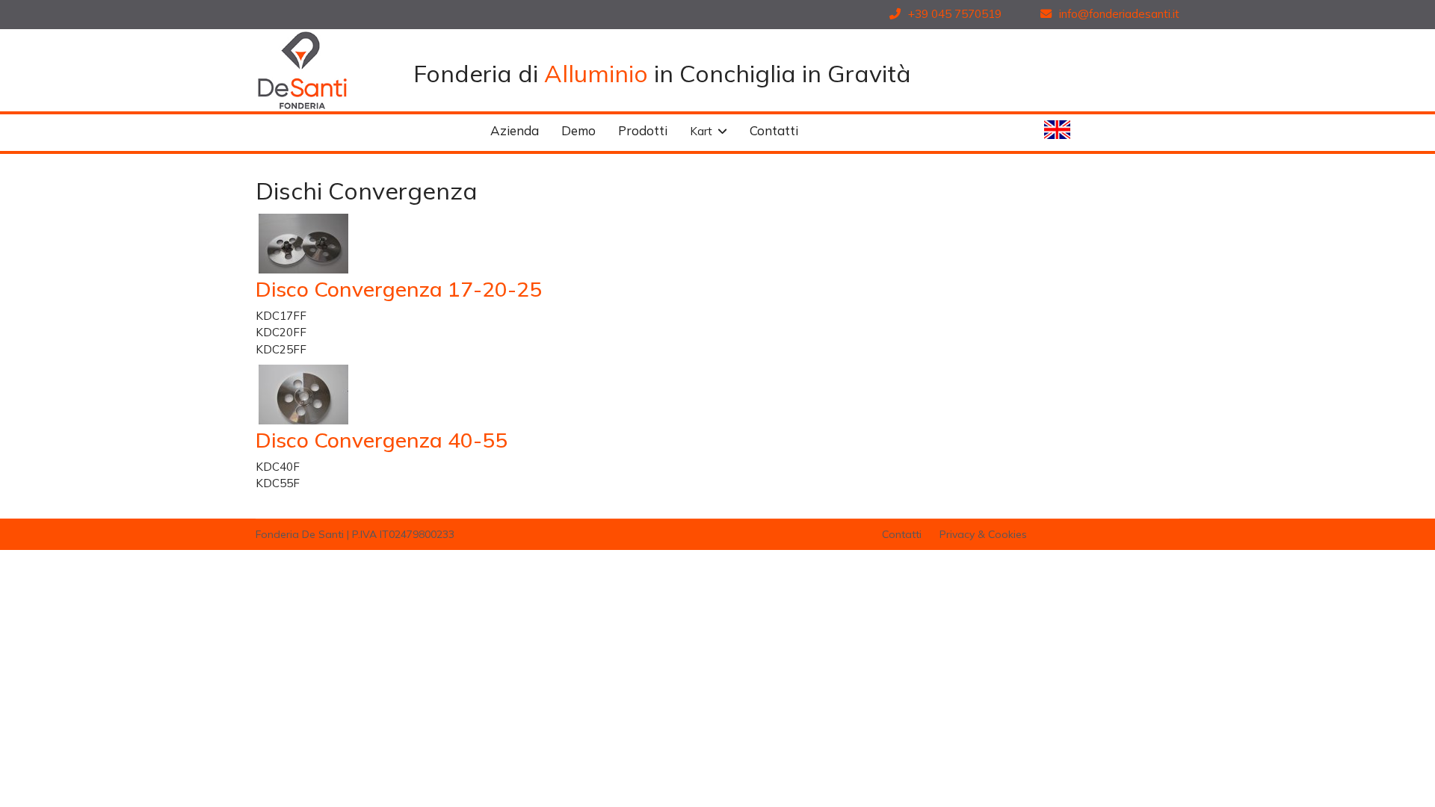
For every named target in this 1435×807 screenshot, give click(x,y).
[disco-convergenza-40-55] (410, 394)
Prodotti (642, 130)
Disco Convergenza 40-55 (381, 440)
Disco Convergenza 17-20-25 (399, 289)
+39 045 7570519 (953, 14)
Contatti (774, 130)
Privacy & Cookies (981, 534)
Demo (578, 130)
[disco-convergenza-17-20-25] (410, 243)
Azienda (514, 130)
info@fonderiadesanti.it (1117, 14)
